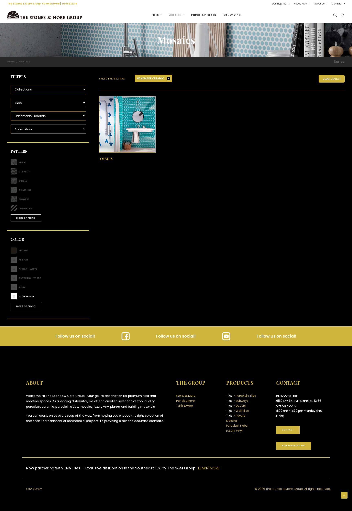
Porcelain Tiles (246, 396)
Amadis (106, 158)
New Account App (294, 445)
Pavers (240, 416)
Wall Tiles (242, 411)
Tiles (155, 15)
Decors (241, 406)
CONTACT (288, 429)
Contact (337, 3)
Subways (242, 401)
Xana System (34, 489)
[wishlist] (342, 15)
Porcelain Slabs (203, 15)
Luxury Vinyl (232, 15)
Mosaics (175, 15)
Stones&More (185, 396)
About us (319, 3)
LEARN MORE (209, 468)
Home (11, 61)
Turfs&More (69, 3)
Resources (300, 3)
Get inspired (279, 3)
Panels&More (50, 3)
